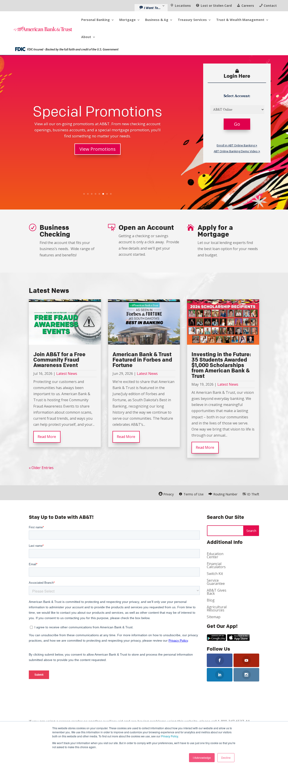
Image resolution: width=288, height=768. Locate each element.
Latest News (66, 373)
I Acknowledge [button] (202, 757)
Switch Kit (215, 574)
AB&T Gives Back (216, 592)
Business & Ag (156, 20)
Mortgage (127, 20)
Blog (211, 601)
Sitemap (213, 617)
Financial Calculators (216, 565)
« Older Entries (41, 467)
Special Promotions (97, 111)
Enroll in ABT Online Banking (237, 145)
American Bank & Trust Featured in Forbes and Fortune (142, 359)
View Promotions (97, 149)
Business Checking (55, 230)
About (86, 37)
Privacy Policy (169, 736)
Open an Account (146, 227)
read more (47, 436)
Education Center (215, 555)
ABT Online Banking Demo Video (237, 151)
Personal (95, 20)
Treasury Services (192, 20)
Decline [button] (226, 757)
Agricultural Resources (217, 609)
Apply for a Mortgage (215, 230)
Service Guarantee (216, 582)
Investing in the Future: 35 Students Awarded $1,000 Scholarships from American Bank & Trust (221, 365)
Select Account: (237, 95)
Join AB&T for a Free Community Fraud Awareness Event (59, 359)
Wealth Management (240, 20)
